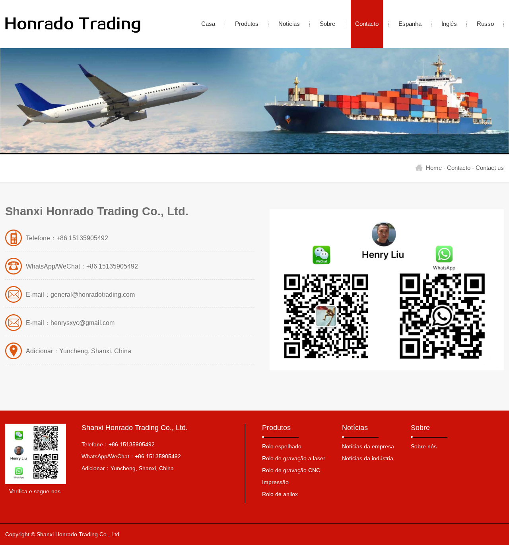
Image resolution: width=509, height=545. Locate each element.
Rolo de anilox (280, 494)
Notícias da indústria (367, 458)
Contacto (458, 168)
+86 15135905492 (132, 444)
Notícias (355, 428)
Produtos (276, 428)
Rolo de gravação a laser (293, 458)
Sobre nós (424, 446)
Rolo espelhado (281, 446)
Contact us (490, 168)
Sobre (420, 428)
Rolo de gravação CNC (291, 470)
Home (434, 168)
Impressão (275, 482)
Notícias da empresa (368, 446)
